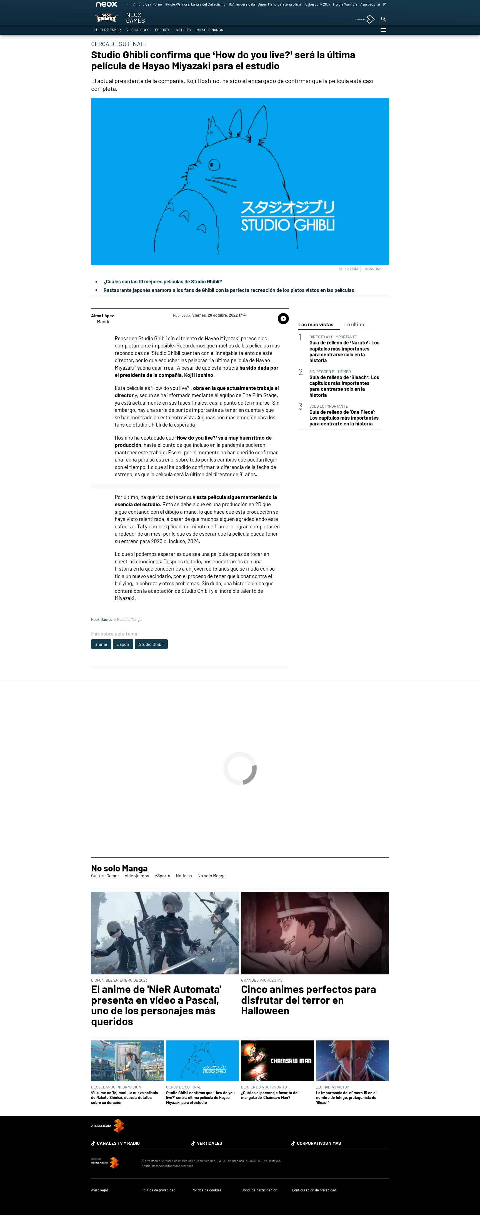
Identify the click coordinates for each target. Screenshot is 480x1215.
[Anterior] (128, 4)
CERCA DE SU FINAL (183, 1087)
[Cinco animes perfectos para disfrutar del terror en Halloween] (315, 933)
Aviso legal (99, 1190)
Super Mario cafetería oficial (280, 4)
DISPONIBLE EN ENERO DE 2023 (119, 980)
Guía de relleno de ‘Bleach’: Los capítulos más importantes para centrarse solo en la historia (344, 386)
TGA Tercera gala (241, 4)
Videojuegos (137, 30)
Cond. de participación (259, 1190)
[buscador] (383, 19)
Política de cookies (206, 1190)
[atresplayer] (363, 19)
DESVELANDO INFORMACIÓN (116, 1087)
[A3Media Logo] (107, 1131)
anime (101, 644)
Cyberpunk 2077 (317, 4)
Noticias (183, 30)
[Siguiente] (384, 4)
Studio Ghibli (151, 644)
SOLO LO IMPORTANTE (328, 406)
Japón (123, 644)
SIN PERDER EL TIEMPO (330, 371)
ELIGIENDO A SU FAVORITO (264, 1087)
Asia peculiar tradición (378, 4)
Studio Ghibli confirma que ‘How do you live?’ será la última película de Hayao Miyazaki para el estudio (200, 1097)
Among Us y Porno (147, 4)
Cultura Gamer (107, 30)
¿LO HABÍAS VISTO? (332, 1087)
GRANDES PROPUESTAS (261, 980)
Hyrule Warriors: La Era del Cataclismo (195, 4)
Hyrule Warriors (345, 4)
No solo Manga (209, 30)
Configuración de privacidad (314, 1190)
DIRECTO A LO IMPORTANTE (333, 336)
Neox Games (101, 619)
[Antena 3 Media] (113, 1163)
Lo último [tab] (355, 324)
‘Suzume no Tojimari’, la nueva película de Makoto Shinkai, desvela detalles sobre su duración (124, 1097)
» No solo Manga (127, 619)
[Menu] (383, 30)
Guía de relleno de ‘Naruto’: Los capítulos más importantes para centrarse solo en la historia (344, 351)
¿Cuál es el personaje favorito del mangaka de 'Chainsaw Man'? (269, 1095)
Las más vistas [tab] (316, 324)
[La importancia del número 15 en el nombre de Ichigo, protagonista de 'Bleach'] (352, 1061)
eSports (162, 30)
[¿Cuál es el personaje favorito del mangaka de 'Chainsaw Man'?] (277, 1061)
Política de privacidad (158, 1190)
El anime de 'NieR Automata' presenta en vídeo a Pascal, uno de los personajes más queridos (156, 1005)
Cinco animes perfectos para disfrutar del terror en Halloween (308, 999)
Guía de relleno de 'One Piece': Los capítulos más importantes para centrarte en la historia (344, 418)
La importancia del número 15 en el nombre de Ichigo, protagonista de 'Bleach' (346, 1097)
